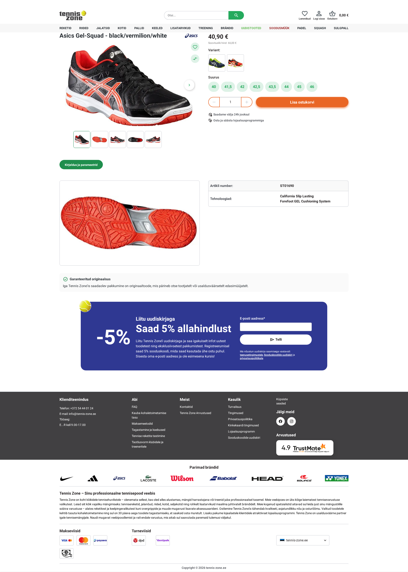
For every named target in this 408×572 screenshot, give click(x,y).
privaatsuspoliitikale (251, 358)
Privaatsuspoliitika (240, 419)
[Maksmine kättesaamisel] (67, 553)
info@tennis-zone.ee (82, 413)
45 (299, 86)
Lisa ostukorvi (302, 102)
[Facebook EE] (280, 421)
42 (242, 86)
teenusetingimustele (251, 354)
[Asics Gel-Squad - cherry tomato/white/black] (235, 62)
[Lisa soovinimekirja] (195, 47)
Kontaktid (186, 406)
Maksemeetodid (142, 423)
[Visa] (67, 540)
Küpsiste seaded (280, 401)
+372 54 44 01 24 (84, 3)
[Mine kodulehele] (73, 15)
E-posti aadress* (252, 318)
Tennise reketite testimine (148, 436)
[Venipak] (163, 540)
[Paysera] (100, 540)
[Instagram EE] (291, 421)
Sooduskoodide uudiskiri (278, 354)
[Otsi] (236, 15)
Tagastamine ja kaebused (148, 429)
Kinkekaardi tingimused (243, 425)
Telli (278, 339)
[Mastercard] (83, 540)
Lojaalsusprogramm (241, 431)
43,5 (272, 86)
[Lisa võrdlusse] (195, 58)
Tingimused (235, 413)
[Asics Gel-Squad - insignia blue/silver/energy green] (216, 62)
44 (286, 86)
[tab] (81, 164)
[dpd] (139, 540)
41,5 (228, 86)
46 (312, 86)
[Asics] (191, 35)
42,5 (256, 86)
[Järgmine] (189, 85)
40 (214, 86)
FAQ (134, 406)
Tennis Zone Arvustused (195, 413)
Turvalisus (234, 406)
